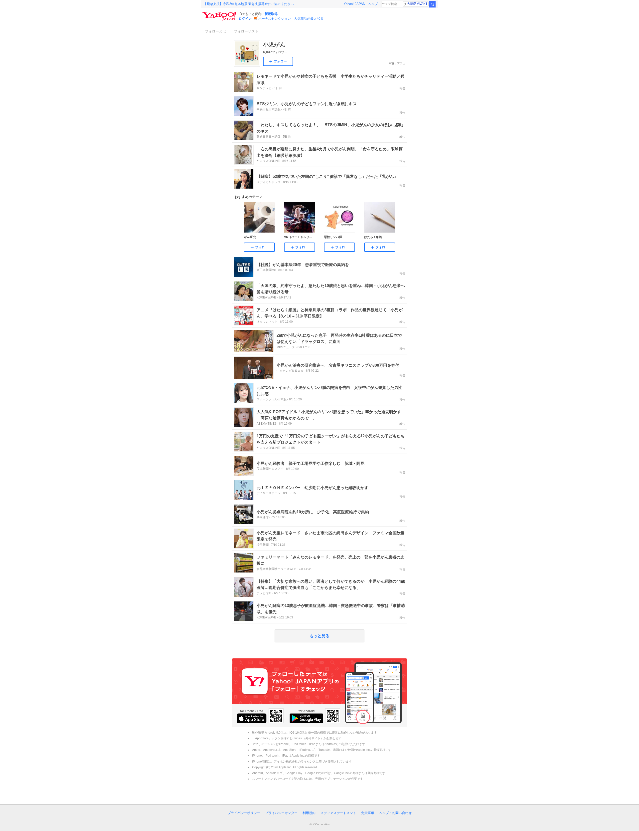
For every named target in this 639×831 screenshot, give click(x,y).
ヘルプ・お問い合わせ (395, 813)
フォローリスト (246, 31)
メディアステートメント (338, 813)
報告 (402, 88)
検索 (432, 4)
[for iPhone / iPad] (252, 718)
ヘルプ (373, 4)
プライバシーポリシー (244, 813)
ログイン (245, 18)
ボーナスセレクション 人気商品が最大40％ (290, 18)
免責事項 (367, 813)
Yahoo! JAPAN (354, 4)
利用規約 (309, 813)
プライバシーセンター (281, 813)
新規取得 (271, 14)
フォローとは (215, 31)
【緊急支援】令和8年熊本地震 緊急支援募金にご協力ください (248, 4)
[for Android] (306, 718)
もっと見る (319, 636)
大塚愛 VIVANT (417, 3)
